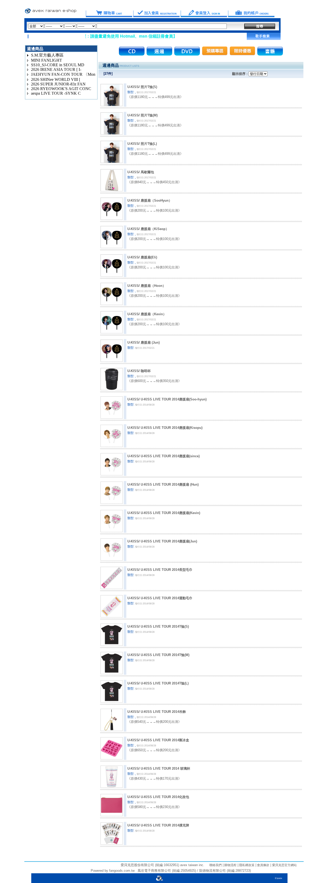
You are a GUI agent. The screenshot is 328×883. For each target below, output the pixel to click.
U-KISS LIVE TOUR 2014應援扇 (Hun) (170, 484)
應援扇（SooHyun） (156, 200)
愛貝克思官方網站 (284, 865)
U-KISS (133, 87)
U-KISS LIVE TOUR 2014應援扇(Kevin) (170, 513)
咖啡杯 (146, 371)
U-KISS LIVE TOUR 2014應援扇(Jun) (169, 541)
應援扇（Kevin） (153, 314)
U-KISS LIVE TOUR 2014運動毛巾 (166, 598)
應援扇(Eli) (149, 257)
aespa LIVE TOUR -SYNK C (56, 93)
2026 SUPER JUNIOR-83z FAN (58, 84)
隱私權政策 (246, 865)
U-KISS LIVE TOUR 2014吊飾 (163, 712)
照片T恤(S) (149, 87)
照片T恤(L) (149, 144)
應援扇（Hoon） (153, 286)
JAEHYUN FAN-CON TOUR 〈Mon (63, 74)
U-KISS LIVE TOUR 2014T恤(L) (165, 683)
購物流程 (230, 865)
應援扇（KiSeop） (155, 229)
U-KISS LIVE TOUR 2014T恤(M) (165, 655)
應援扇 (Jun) (150, 342)
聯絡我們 (215, 865)
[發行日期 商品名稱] (258, 74)
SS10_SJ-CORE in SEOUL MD (57, 65)
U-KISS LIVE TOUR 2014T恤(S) (165, 626)
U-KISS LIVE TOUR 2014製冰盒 (165, 740)
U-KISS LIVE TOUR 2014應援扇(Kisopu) (171, 428)
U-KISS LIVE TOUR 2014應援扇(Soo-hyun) (174, 399)
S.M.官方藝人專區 (47, 55)
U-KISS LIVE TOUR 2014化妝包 (165, 797)
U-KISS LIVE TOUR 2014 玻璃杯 (165, 768)
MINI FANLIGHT (46, 60)
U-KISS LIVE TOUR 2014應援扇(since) (170, 456)
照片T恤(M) (149, 115)
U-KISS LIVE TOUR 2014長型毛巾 (166, 570)
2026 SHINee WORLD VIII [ (55, 79)
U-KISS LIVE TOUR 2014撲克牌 (165, 825)
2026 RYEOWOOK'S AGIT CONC (61, 88)
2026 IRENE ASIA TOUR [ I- (56, 69)
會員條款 (262, 865)
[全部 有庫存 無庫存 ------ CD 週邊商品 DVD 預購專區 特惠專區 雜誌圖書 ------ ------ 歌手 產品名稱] (127, 26)
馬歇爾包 (147, 172)
